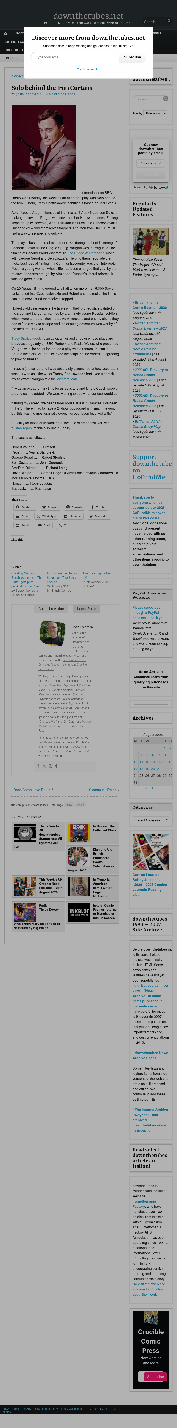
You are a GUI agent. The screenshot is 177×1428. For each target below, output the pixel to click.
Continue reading (88, 69)
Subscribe (132, 57)
